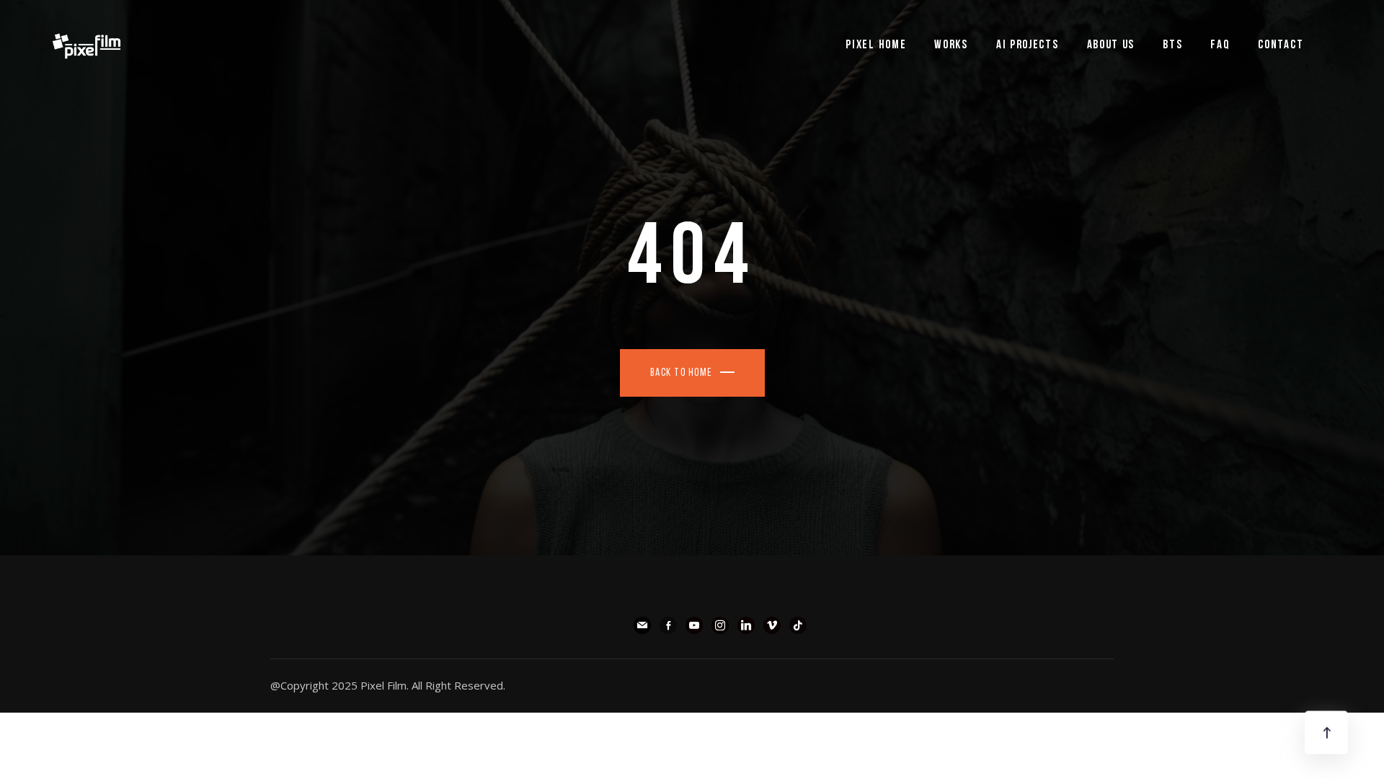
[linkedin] (746, 624)
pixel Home (876, 45)
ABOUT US (1111, 45)
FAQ (1220, 45)
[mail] (642, 624)
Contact (1280, 45)
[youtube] (694, 624)
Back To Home (681, 373)
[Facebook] (668, 624)
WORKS (951, 45)
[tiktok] (798, 624)
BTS (1172, 45)
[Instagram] (720, 624)
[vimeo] (772, 624)
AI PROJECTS (1027, 45)
